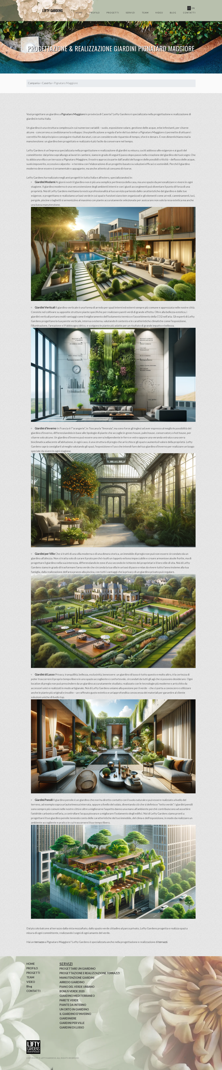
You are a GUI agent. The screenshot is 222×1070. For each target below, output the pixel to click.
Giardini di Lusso (45, 674)
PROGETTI (113, 12)
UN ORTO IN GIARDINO (74, 1009)
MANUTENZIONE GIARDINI (77, 977)
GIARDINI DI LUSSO (72, 1027)
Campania (34, 83)
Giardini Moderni (45, 182)
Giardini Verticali (45, 307)
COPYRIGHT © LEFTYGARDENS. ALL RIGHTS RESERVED (52, 1058)
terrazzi (162, 942)
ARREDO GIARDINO (72, 982)
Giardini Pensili (44, 800)
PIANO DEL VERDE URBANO (77, 986)
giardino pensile (64, 800)
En (193, 8)
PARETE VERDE (69, 1000)
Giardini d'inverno (45, 428)
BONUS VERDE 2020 (72, 991)
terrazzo (39, 942)
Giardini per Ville (45, 553)
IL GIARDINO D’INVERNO (75, 1014)
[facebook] (184, 1057)
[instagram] (193, 1057)
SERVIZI (130, 12)
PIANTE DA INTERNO (73, 1004)
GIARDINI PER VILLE (72, 1023)
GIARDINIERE (68, 1018)
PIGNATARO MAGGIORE (166, 48)
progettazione (89, 150)
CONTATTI (189, 12)
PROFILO (95, 12)
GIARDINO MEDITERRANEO (77, 995)
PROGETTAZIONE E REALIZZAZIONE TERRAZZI (90, 973)
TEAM (145, 12)
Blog (173, 12)
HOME (79, 12)
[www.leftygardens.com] (49, 10)
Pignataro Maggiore (73, 114)
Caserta (46, 83)
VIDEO (159, 12)
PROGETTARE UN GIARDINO (78, 968)
